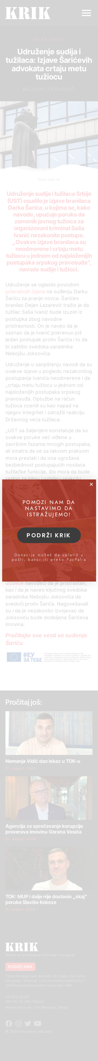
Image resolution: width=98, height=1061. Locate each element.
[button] (91, 484)
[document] (49, 530)
